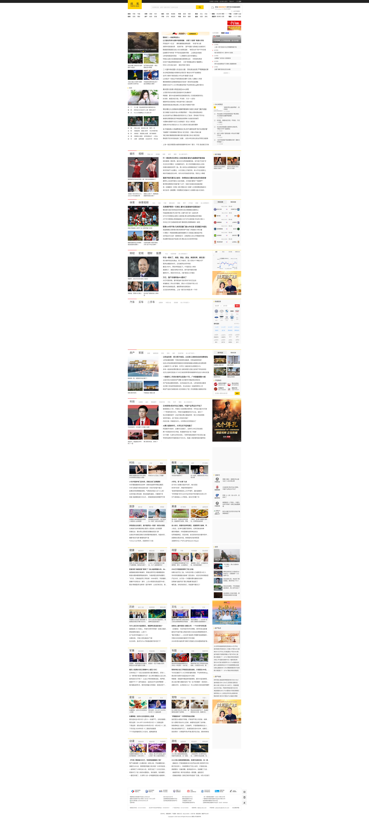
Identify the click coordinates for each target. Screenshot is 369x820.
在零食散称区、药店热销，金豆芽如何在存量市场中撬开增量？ (193, 535)
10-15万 (223, 327)
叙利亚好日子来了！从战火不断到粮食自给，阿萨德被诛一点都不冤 (152, 679)
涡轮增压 (230, 330)
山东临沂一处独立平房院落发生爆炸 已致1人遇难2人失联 (182, 79)
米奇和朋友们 (148, 136)
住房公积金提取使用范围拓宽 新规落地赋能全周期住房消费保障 (184, 363)
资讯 (162, 353)
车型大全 (168, 302)
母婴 (189, 14)
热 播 (130, 128)
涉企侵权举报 (235, 807)
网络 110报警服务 (178, 791)
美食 (174, 506)
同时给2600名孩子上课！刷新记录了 (145, 110)
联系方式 (179, 813)
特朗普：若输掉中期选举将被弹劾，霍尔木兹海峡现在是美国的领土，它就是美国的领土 (201, 679)
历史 (206, 14)
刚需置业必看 (221, 385)
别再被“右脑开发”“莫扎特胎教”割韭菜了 (185, 581)
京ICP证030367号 (168, 797)
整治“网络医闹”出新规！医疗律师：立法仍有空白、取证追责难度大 (152, 584)
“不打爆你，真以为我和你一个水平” (231, 565)
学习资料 (205, 463)
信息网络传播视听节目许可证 (210, 800)
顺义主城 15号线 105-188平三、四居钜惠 (226, 685)
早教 (181, 550)
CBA (159, 203)
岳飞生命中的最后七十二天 (138, 635)
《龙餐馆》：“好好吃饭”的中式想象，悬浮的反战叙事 (189, 629)
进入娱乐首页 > (183, 154)
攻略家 (162, 507)
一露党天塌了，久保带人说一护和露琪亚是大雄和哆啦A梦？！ (150, 775)
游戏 (206, 16)
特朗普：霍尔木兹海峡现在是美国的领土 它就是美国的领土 (183, 95)
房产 (132, 352)
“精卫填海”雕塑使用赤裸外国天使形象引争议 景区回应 (181, 135)
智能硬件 (153, 402)
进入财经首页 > (183, 254)
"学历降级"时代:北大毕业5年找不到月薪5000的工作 (189, 494)
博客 (222, 14)
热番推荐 (162, 741)
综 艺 (130, 139)
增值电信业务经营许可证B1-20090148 (140, 797)
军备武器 (152, 651)
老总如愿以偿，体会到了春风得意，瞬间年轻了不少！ (231, 580)
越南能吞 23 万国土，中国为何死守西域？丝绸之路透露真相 (149, 629)
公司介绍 (192, 813)
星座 (131, 697)
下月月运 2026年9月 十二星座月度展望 (142, 728)
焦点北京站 (235, 383)
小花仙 (156, 136)
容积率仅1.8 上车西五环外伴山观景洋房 (226, 693)
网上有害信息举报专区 (234, 28)
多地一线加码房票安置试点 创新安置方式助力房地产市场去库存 (184, 369)
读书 (192, 607)
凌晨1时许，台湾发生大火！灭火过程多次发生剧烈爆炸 (190, 685)
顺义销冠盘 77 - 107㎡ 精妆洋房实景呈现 (226, 657)
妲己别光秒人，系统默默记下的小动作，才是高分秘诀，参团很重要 (195, 766)
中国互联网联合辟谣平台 (188, 802)
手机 (168, 402)
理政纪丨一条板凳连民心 (171, 37)
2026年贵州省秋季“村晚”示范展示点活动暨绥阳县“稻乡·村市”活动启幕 (195, 641)
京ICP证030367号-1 (187, 797)
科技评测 (162, 402)
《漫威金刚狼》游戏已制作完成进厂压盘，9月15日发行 (190, 775)
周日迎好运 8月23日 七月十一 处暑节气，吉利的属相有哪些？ (150, 719)
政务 (239, 16)
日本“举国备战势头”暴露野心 (193, 62)
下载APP (231, 1)
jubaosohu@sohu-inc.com (222, 807)
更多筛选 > (237, 323)
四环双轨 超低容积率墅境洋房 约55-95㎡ (226, 680)
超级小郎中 (144, 131)
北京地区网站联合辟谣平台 (170, 800)
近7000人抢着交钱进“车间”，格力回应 (184, 485)
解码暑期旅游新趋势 (183, 43)
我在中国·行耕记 (184, 65)
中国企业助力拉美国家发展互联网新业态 (176, 59)
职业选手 (194, 741)
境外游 (151, 507)
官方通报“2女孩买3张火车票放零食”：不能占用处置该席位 (182, 112)
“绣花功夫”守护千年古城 (197, 50)
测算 (139, 698)
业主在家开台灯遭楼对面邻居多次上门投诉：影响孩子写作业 (183, 115)
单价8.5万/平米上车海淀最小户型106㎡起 (226, 651)
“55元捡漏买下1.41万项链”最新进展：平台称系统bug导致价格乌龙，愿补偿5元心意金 (201, 673)
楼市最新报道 (235, 385)
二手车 (151, 302)
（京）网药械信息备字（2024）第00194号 (214, 797)
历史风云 (162, 651)
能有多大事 (144, 128)
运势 (150, 698)
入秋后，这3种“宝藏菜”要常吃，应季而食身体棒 (188, 528)
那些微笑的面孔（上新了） (138, 632)
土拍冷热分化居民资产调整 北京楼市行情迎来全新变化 (181, 380)
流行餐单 (183, 507)
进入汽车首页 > (185, 302)
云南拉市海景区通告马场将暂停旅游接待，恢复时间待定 (148, 535)
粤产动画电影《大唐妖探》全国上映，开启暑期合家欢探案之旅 (150, 763)
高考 (181, 463)
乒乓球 (190, 203)
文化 (201, 14)
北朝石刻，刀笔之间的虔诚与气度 (140, 638)
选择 (135, 139)
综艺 (169, 154)
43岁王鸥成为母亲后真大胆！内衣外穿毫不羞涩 (145, 488)
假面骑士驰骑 (138, 136)
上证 (216, 251)
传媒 (192, 651)
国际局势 (141, 651)
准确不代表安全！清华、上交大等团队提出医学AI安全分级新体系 (151, 581)
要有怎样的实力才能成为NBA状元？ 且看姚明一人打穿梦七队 (231, 573)
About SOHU (186, 813)
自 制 (130, 131)
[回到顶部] (244, 808)
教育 (184, 16)
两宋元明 (162, 607)
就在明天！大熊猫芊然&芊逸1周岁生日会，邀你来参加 (190, 732)
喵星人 (193, 698)
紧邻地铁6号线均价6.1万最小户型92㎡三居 (227, 649)
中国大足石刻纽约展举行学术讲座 (183, 638)
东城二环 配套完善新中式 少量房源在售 (225, 659)
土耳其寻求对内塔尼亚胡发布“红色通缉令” (177, 92)
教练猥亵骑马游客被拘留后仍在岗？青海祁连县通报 (180, 82)
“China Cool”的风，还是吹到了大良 (141, 541)
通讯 (146, 402)
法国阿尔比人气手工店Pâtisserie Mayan (185, 541)
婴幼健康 (205, 550)
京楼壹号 (221, 388)
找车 (237, 305)
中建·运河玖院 (231, 377)
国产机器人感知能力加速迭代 (195, 46)
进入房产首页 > (190, 353)
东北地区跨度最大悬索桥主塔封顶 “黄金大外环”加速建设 (182, 72)
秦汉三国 (141, 607)
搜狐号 (217, 475)
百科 (168, 353)
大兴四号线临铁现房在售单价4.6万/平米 (226, 646)
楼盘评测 (234, 388)
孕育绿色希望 (197, 59)
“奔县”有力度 (197, 43)
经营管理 (173, 254)
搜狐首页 (135, 4)
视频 (167, 14)
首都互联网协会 (222, 791)
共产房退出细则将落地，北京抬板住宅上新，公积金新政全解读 (184, 383)
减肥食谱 (205, 507)
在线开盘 (180, 353)
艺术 (203, 607)
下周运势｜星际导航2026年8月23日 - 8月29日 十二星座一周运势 (151, 725)
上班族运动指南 (196, 53)
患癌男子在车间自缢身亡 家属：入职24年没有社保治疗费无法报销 (185, 138)
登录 (240, 1)
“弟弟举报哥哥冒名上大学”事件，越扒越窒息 (187, 491)
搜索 (237, 393)
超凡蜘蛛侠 (153, 133)
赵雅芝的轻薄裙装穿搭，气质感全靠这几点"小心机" (146, 491)
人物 (150, 463)
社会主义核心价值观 (234, 23)
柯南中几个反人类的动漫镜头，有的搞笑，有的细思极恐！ (149, 772)
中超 (164, 203)
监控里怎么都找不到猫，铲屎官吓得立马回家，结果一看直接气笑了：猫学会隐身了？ (201, 719)
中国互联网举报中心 (137, 791)
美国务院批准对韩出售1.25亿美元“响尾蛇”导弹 (178, 105)
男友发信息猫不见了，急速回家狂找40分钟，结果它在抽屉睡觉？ (194, 728)
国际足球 (172, 203)
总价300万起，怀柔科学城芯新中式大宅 (226, 688)
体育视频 (144, 202)
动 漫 (130, 136)
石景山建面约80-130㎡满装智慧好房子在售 (227, 668)
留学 (192, 463)
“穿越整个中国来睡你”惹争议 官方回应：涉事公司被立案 (182, 132)
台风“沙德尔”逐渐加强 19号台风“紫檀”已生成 (178, 76)
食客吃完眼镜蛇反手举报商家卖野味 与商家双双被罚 (181, 118)
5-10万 (217, 327)
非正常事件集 (154, 131)
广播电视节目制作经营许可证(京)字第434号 (214, 798)
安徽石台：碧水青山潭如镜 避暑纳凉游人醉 (144, 531)
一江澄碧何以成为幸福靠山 (188, 56)
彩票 (222, 16)
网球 (196, 203)
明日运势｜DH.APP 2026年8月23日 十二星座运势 (146, 722)
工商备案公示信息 (186, 800)
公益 (239, 14)
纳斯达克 (237, 251)
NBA (155, 14)
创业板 (230, 251)
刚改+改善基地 (222, 389)
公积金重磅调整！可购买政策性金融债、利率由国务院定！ (183, 360)
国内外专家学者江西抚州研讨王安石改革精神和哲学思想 (191, 632)
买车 (167, 16)
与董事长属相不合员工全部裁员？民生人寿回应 (179, 121)
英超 (150, 14)
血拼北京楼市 (222, 383)
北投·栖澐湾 (230, 365)
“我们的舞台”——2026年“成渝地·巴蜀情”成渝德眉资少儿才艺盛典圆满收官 (197, 635)
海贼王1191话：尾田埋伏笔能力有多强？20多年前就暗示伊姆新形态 (152, 766)
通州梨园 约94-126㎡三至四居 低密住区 (226, 682)
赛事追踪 (205, 741)
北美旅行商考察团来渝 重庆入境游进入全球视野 (145, 528)
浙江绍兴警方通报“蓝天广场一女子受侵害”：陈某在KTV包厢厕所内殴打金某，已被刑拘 (201, 682)
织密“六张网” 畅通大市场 (195, 40)
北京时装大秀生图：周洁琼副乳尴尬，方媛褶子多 (146, 494)
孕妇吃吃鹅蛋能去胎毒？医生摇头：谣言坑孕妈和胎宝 (190, 575)
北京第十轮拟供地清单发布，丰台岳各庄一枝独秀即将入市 (183, 386)
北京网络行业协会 (165, 791)
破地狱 (136, 133)
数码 (179, 402)
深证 (223, 251)
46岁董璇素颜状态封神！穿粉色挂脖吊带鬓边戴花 (146, 485)
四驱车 (216, 330)
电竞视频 (183, 741)
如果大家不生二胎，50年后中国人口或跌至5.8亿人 (189, 572)
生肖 (161, 698)
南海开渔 (180, 46)
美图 (174, 154)
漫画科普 (152, 741)
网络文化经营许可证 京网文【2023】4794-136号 (142, 798)
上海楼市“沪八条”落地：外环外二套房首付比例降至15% (182, 366)
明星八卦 (150, 154)
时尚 (131, 462)
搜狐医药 (141, 550)
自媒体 (161, 302)
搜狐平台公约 (205, 813)
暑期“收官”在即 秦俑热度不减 (139, 538)
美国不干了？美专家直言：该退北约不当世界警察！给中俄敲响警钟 (152, 682)
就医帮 (162, 550)
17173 (235, 16)
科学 (174, 402)
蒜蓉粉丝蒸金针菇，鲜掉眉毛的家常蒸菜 (185, 538)
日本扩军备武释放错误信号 (172, 62)
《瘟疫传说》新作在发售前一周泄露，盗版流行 (188, 772)
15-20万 (230, 327)
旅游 (184, 14)
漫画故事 (141, 741)
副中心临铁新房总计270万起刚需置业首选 (226, 665)
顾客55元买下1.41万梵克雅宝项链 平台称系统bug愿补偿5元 (183, 85)
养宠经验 (183, 698)
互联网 (141, 402)
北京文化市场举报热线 (207, 791)
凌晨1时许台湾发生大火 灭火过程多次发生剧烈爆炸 (180, 125)
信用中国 (132, 802)
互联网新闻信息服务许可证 (170, 798)
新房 (150, 16)
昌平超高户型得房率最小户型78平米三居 (226, 654)
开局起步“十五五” (169, 43)
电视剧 (173, 14)
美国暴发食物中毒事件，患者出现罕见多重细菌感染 (147, 572)
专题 (138, 14)
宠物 (174, 697)
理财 (138, 16)
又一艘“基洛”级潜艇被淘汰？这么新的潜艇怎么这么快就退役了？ (151, 676)
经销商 (176, 302)
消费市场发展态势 (169, 46)
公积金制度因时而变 (170, 56)
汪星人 (204, 698)
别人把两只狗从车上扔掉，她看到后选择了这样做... (189, 722)
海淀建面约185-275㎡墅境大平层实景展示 (226, 690)
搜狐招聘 (168, 813)
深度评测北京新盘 (236, 389)
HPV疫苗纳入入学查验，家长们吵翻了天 (185, 497)
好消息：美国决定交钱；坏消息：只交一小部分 (179, 98)
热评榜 (219, 16)
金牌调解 (141, 139)
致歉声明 (205, 651)
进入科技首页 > (188, 402)
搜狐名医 (152, 550)
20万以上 (236, 327)
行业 (166, 254)
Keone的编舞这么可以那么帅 (142, 112)
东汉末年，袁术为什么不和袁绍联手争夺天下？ (145, 641)
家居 (155, 16)
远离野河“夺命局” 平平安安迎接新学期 (176, 53)
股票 (158, 253)
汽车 (132, 302)
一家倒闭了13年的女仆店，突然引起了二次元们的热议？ (148, 769)
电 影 (130, 133)
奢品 (161, 463)
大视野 (236, 14)
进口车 (223, 330)
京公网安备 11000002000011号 (139, 800)
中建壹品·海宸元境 (218, 365)
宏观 (134, 16)
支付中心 (162, 813)
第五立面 (137, 128)
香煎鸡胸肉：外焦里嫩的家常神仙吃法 (185, 531)
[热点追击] (225, 33)
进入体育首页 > (205, 203)
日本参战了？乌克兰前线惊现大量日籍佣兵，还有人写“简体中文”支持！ (153, 673)
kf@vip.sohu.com (201, 807)
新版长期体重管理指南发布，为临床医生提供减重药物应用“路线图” (152, 575)
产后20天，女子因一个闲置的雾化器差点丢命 (187, 578)
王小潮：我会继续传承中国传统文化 (144, 107)
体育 (132, 202)
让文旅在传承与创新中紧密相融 (173, 40)
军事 (134, 14)
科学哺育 (194, 550)
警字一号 (152, 128)
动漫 (201, 16)
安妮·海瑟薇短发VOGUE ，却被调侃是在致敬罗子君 (147, 497)
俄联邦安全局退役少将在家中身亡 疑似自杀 (177, 102)
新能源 (173, 16)
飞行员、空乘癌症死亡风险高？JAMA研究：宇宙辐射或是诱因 (150, 578)
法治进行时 (149, 139)
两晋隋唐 (152, 607)
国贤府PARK (217, 377)
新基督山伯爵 (144, 133)
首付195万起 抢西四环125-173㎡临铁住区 (226, 662)
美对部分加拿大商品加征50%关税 (183, 676)
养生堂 (156, 139)
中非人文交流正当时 (170, 65)
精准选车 (237, 330)
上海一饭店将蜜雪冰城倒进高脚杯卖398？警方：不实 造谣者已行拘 (186, 144)
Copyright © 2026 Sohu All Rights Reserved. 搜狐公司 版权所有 (184, 816)
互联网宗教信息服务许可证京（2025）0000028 (215, 802)
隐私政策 (198, 813)
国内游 (140, 507)
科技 (132, 401)
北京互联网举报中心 (151, 791)
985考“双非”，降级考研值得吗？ (183, 488)
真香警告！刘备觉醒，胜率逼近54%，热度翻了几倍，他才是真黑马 (195, 769)
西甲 (184, 203)
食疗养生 (194, 507)
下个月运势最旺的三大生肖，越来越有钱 (143, 732)
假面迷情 (137, 131)
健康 (189, 16)
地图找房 (155, 353)
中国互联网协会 (193, 791)
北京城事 (215, 33)
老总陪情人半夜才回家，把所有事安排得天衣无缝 (231, 594)
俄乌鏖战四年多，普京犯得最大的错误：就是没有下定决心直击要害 (152, 685)
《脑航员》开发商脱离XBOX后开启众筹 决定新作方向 (190, 763)
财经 (132, 253)
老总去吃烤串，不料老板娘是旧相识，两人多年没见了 (231, 587)
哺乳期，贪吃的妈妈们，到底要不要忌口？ (186, 584)
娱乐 (132, 153)
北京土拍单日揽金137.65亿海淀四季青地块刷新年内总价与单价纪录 (186, 372)
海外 (173, 353)
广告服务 (174, 813)
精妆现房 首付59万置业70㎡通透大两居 (225, 696)
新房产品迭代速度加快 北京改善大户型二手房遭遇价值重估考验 (184, 389)
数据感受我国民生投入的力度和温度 (175, 50)
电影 (163, 154)
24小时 (219, 14)
